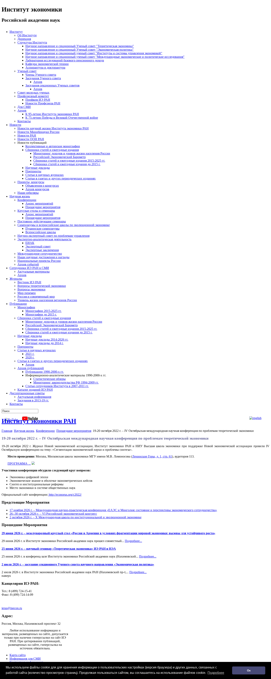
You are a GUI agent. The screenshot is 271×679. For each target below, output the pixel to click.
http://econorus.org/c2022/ (65, 494)
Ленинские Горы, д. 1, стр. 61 (152, 456)
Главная (7, 430)
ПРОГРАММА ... (19, 463)
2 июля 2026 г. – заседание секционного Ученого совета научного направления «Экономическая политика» (78, 564)
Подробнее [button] (216, 672)
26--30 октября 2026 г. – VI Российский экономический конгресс (53, 513)
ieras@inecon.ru (12, 608)
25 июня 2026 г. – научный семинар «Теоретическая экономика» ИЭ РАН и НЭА (59, 548)
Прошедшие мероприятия (73, 430)
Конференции (45, 430)
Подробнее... (133, 541)
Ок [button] (249, 670)
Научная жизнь (24, 430)
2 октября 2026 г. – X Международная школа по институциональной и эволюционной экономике (75, 517)
